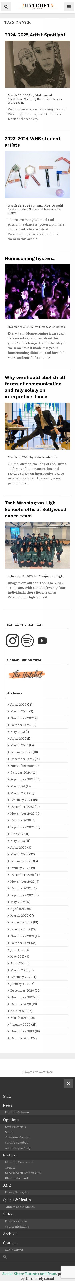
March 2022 (19, 915)
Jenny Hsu (42, 205)
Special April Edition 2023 (23, 1173)
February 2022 (21, 922)
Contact (10, 1243)
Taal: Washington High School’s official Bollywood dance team (35, 509)
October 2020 (20, 1004)
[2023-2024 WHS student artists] (37, 197)
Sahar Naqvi (28, 209)
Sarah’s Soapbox (16, 1142)
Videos (9, 1214)
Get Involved (14, 1250)
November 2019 (22, 1031)
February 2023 (21, 861)
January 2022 (20, 929)
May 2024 (17, 786)
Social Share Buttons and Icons (29, 1274)
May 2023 (17, 841)
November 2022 (22, 881)
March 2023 (19, 854)
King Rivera (38, 99)
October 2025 (20, 725)
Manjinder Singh (51, 576)
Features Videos (16, 1221)
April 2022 (18, 909)
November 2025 (22, 718)
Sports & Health (17, 1200)
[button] (37, 1257)
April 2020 (18, 1011)
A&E (7, 1185)
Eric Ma (22, 99)
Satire (9, 1132)
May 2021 (17, 956)
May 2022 (17, 902)
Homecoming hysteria (30, 258)
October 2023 (20, 820)
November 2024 (22, 766)
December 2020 (22, 990)
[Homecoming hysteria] (37, 318)
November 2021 (22, 936)
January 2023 (20, 868)
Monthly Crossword (19, 1162)
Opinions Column (18, 1137)
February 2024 (21, 800)
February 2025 (21, 752)
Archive (10, 1234)
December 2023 (22, 807)
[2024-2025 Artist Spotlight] (37, 87)
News (7, 1105)
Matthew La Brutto (52, 326)
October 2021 (20, 943)
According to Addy (18, 1148)
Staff (7, 1096)
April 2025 (18, 738)
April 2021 (18, 963)
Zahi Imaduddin (46, 457)
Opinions (11, 1120)
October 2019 (20, 1038)
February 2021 (21, 977)
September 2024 (22, 779)
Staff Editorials (15, 1127)
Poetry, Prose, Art (17, 1192)
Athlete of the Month (20, 1207)
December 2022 (22, 875)
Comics (10, 1167)
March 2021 (19, 970)
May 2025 (17, 732)
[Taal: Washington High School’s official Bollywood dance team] (37, 567)
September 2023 (22, 827)
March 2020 (19, 1018)
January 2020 (20, 1024)
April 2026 (18, 704)
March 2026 (19, 711)
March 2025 (19, 745)
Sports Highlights (17, 1226)
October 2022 (20, 888)
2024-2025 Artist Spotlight (35, 35)
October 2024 (20, 772)
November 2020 (22, 997)
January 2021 (20, 984)
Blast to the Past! (16, 1178)
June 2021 (17, 950)
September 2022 (22, 895)
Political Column (17, 1112)
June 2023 (17, 834)
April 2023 (18, 847)
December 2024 (22, 759)
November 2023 (22, 813)
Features (10, 1155)
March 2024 (19, 793)
